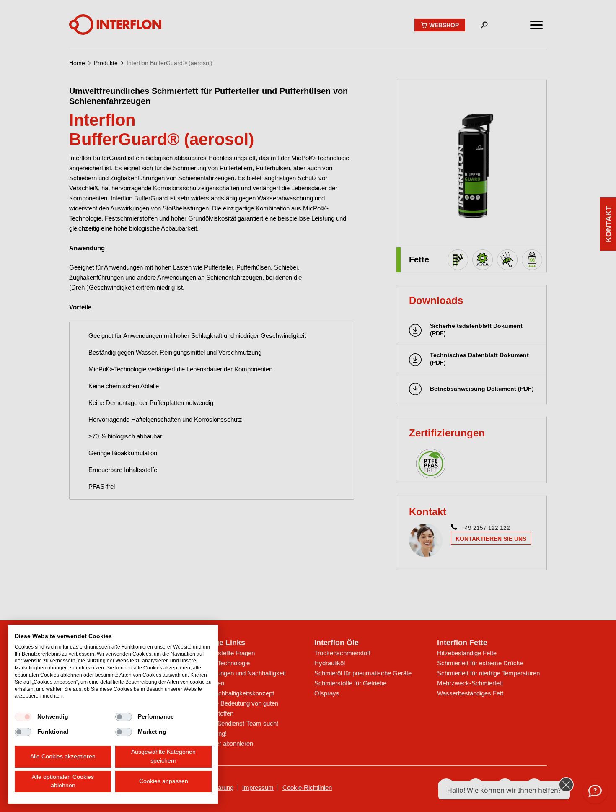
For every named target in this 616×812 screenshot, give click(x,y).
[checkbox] (23, 717)
